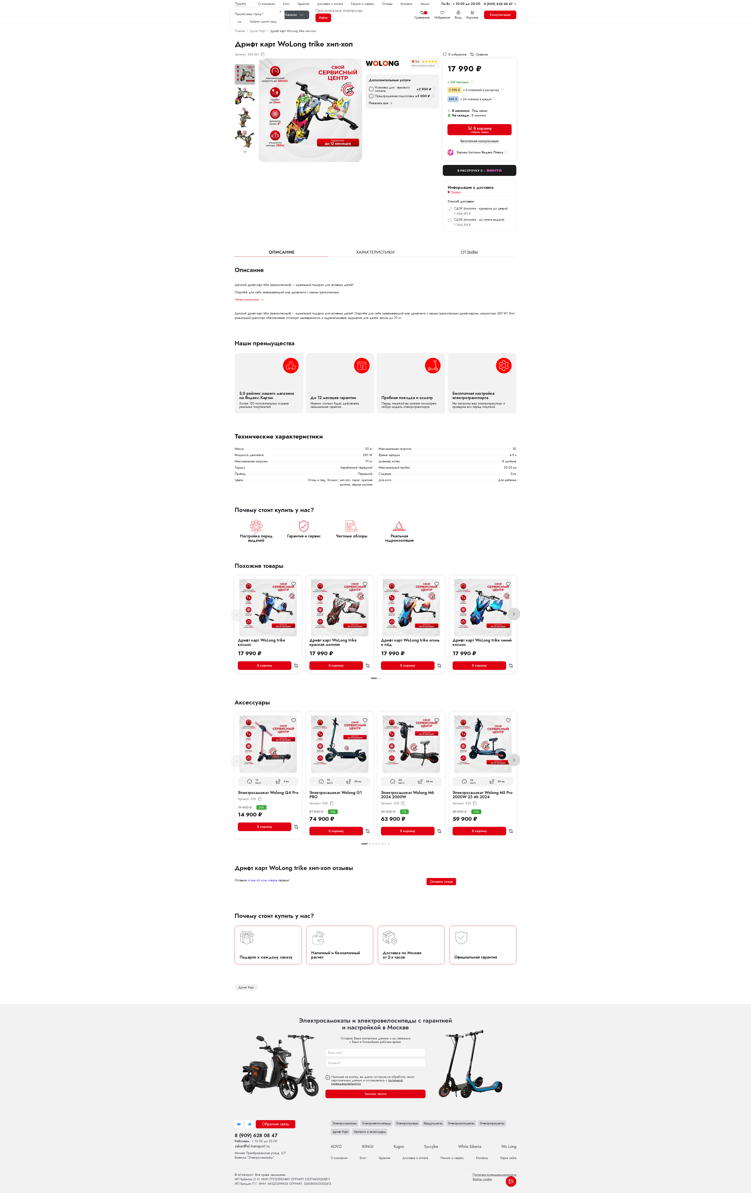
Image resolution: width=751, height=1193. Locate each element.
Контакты (406, 4)
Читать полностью (247, 299)
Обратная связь (275, 1124)
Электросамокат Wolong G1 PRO (335, 795)
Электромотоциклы (461, 1123)
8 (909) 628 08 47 (256, 1135)
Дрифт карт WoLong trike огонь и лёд (410, 642)
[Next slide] (245, 151)
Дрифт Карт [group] (246, 987)
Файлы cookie (482, 1179)
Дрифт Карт (340, 1131)
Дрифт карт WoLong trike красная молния (333, 642)
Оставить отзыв (441, 881)
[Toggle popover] (511, 1181)
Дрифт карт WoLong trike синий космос (482, 642)
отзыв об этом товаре (262, 880)
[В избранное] (293, 584)
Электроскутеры (407, 1123)
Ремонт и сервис (362, 4)
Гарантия (303, 4)
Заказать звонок (375, 1094)
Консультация (500, 15)
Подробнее (269, 383)
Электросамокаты (344, 1123)
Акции (424, 4)
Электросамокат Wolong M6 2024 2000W (407, 795)
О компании (266, 4)
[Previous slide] (237, 615)
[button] (460, 4)
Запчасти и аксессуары (370, 1131)
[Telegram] (249, 1124)
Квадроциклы (433, 1123)
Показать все (378, 103)
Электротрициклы (492, 1123)
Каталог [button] (291, 15)
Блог (286, 4)
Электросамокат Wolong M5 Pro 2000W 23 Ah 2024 (483, 795)
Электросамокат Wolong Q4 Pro (268, 793)
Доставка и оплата (330, 4)
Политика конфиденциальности (494, 1174)
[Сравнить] (296, 665)
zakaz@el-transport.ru (252, 1146)
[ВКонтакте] (239, 1124)
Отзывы (387, 4)
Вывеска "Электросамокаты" (260, 1155)
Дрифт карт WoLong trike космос (261, 642)
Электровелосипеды (376, 1123)
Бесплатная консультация (480, 141)
